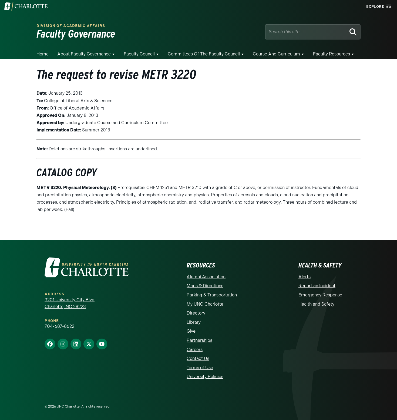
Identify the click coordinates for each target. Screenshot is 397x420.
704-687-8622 (59, 326)
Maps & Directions (205, 285)
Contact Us (198, 358)
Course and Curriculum (276, 54)
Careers (195, 349)
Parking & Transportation (212, 294)
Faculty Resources (331, 54)
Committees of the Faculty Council (204, 54)
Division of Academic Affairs (70, 26)
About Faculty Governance (84, 54)
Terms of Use (200, 367)
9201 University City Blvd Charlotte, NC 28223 (70, 303)
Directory (196, 313)
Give (191, 331)
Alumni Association (206, 276)
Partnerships (199, 340)
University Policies (205, 376)
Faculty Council (139, 54)
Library (194, 322)
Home (42, 54)
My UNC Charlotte (205, 304)
